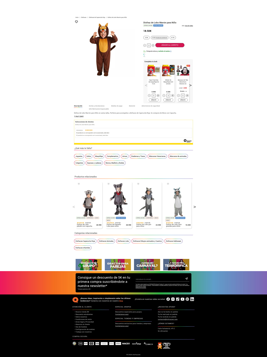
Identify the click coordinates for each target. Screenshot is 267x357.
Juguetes (79, 156)
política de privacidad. (141, 287)
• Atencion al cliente (82, 324)
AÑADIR (153, 100)
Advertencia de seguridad (151, 106)
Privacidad (90, 322)
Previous (145, 84)
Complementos (112, 156)
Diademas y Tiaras (138, 156)
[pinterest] (187, 299)
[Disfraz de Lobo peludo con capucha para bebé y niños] (78, 184)
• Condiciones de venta (83, 319)
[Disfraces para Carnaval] (147, 270)
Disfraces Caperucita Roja (85, 241)
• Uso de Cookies (81, 327)
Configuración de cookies (85, 329)
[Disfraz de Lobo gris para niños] (138, 184)
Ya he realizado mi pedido (167, 314)
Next (190, 84)
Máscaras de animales (178, 156)
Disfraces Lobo (123, 241)
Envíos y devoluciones (97, 106)
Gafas (88, 156)
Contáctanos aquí (122, 314)
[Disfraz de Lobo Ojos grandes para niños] (168, 184)
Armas (124, 156)
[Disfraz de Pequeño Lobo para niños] (108, 184)
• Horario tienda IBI (82, 312)
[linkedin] (192, 299)
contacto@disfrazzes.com (168, 319)
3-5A (159, 37)
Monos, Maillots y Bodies (115, 163)
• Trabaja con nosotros (83, 332)
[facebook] (168, 299)
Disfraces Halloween (173, 241)
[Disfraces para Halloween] (176, 270)
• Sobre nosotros (81, 317)
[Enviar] (186, 278)
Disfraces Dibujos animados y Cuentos (147, 241)
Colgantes (79, 163)
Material (132, 106)
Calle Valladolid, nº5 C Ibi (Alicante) (166, 330)
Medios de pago (116, 106)
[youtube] (182, 299)
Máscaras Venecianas (157, 156)
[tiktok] (178, 299)
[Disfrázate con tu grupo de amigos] (89, 270)
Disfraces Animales (106, 241)
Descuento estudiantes (84, 314)
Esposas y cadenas (94, 163)
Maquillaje (99, 156)
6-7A (172, 37)
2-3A (146, 37)
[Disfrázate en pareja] (118, 270)
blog (121, 301)
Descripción (78, 106)
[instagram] (173, 299)
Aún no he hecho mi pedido (168, 312)
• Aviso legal (79, 322)
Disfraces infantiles (83, 248)
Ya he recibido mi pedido (167, 317)
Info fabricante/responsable (99, 109)
